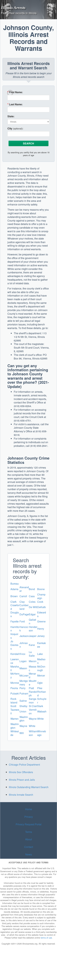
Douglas (14, 614)
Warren (14, 718)
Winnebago (41, 733)
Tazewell (14, 711)
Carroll (23, 596)
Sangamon (32, 700)
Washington (23, 718)
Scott (13, 706)
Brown (14, 596)
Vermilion (33, 711)
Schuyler (41, 700)
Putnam (23, 693)
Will (21, 733)
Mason (23, 668)
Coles (32, 601)
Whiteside (14, 733)
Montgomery (23, 682)
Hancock (23, 628)
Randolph (33, 693)
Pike (39, 688)
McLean (23, 675)
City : (15, 128)
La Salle (32, 653)
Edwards (41, 614)
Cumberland (23, 607)
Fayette (14, 621)
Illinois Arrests (13, 7)
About (28, 839)
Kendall (14, 654)
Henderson (33, 628)
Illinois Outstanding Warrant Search (28, 787)
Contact (28, 847)
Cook (40, 601)
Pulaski (14, 693)
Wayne (33, 718)
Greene (41, 621)
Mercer (41, 675)
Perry (22, 688)
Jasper (32, 636)
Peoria (14, 688)
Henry (40, 628)
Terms (28, 832)
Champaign (41, 596)
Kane (32, 645)
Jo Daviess (14, 644)
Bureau (14, 583)
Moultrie (32, 682)
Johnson (23, 644)
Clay (22, 601)
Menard (32, 675)
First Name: (15, 92)
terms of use (46, 937)
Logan (23, 661)
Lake (40, 654)
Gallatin (32, 621)
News (28, 854)
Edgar (32, 614)
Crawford (14, 607)
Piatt (31, 688)
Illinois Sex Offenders (21, 772)
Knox (22, 654)
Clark (13, 601)
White (40, 718)
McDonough (41, 668)
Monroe (14, 683)
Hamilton (14, 628)
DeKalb (41, 607)
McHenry (14, 675)
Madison (41, 661)
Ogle (40, 683)
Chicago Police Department (24, 764)
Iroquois (14, 635)
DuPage (24, 614)
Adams (14, 589)
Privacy (28, 817)
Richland (41, 693)
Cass (32, 596)
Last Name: (15, 104)
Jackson (24, 636)
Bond (32, 589)
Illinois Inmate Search (21, 794)
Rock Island (13, 700)
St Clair (33, 706)
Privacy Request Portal (28, 824)
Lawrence (14, 661)
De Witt (33, 607)
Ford (22, 621)
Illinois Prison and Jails (22, 779)
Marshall (14, 668)
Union (22, 711)
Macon (32, 661)
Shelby (23, 706)
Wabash (41, 711)
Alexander (24, 589)
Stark (40, 706)
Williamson (33, 733)
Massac (32, 668)
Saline (23, 700)
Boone (41, 589)
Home (28, 809)
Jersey (41, 636)
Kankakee (41, 644)
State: (10, 116)
